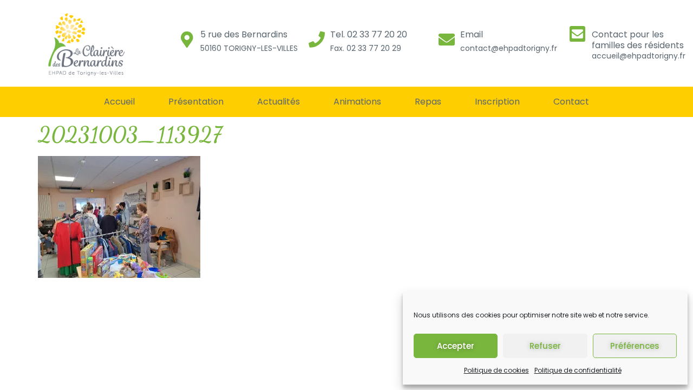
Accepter (455, 346)
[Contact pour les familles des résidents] (577, 34)
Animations (357, 101)
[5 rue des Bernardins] (187, 39)
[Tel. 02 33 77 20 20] (317, 39)
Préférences (634, 346)
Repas (428, 101)
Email (471, 34)
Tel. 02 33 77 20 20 (368, 34)
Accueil (119, 101)
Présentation (196, 101)
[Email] (447, 39)
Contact (571, 101)
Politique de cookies (496, 370)
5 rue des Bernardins (243, 34)
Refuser (545, 346)
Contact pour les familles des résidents (638, 39)
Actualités (278, 101)
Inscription (497, 101)
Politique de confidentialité (578, 370)
